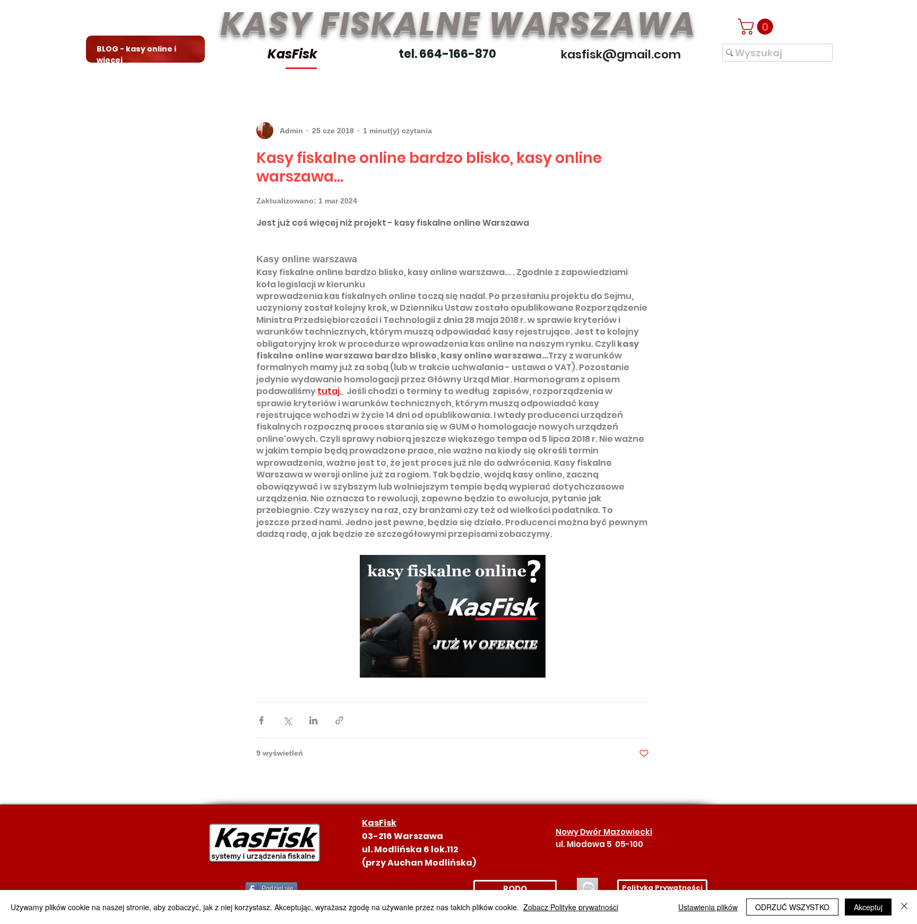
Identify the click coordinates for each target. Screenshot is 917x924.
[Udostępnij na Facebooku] (261, 720)
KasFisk (292, 54)
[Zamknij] (904, 907)
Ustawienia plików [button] (708, 907)
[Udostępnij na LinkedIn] (313, 720)
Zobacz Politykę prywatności (570, 907)
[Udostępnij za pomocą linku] (339, 720)
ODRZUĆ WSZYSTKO (792, 907)
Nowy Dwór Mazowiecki (604, 831)
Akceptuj (868, 907)
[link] (757, 27)
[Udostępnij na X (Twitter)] (287, 720)
